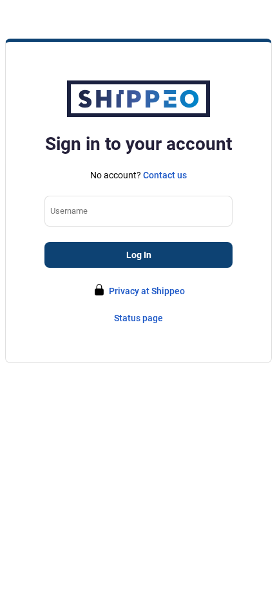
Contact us (165, 175)
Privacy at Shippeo (147, 291)
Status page (138, 318)
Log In (138, 255)
